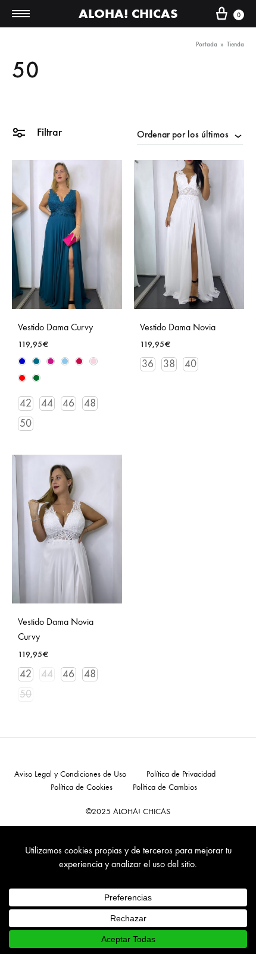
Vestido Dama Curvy (55, 327)
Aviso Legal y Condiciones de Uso (70, 774)
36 (148, 364)
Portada (206, 44)
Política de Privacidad (181, 774)
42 (26, 403)
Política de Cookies (82, 787)
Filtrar (48, 132)
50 (26, 423)
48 (90, 403)
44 (47, 403)
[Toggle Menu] (21, 14)
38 (169, 364)
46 (68, 403)
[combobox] (190, 134)
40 (190, 364)
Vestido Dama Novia (178, 327)
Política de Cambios (165, 787)
